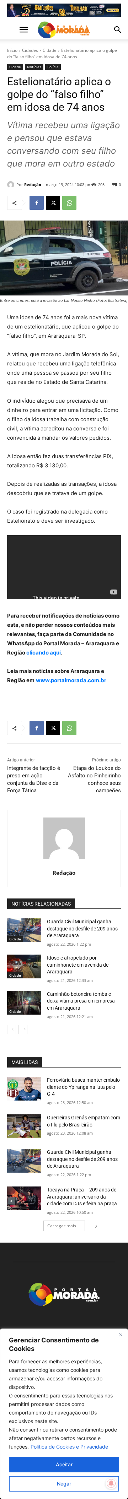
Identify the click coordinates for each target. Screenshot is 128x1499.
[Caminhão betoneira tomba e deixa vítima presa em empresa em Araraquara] (24, 1003)
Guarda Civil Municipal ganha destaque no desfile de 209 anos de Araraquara (82, 928)
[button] (12, 29)
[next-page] (22, 1029)
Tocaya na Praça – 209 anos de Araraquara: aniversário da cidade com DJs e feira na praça (82, 1196)
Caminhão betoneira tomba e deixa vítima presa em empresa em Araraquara (81, 1001)
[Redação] (11, 184)
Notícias (34, 66)
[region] (64, 1414)
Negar (64, 1484)
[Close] (120, 1334)
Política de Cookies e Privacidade (69, 1447)
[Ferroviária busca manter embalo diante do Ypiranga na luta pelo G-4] (24, 1089)
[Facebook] (37, 203)
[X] (53, 203)
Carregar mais (61, 1226)
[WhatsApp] (69, 203)
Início (12, 50)
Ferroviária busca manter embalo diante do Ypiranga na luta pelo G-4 (83, 1087)
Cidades (30, 50)
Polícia (53, 66)
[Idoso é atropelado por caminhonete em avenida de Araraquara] (24, 966)
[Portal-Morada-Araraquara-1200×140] (64, 10)
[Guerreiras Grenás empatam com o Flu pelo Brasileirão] (24, 1126)
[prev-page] (11, 1029)
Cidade (50, 50)
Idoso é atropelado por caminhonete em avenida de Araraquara (77, 964)
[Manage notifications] (111, 1483)
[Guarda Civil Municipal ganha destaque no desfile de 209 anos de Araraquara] (24, 930)
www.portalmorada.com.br (71, 680)
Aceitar (64, 1464)
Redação (32, 184)
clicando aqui (43, 652)
